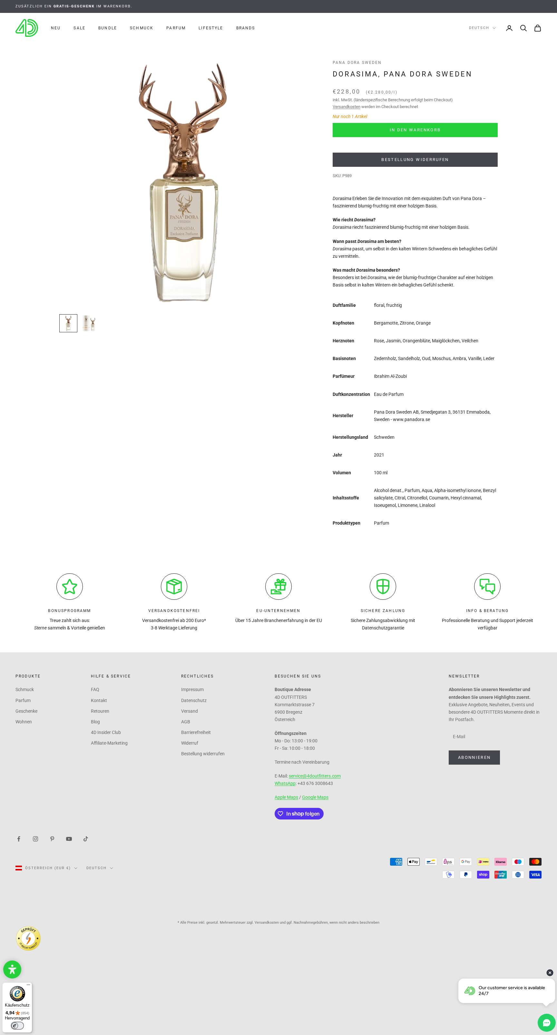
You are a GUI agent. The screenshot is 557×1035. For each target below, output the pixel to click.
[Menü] (28, 986)
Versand (189, 711)
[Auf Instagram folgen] (35, 838)
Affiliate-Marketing (109, 743)
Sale (79, 28)
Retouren (100, 711)
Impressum (192, 689)
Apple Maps (286, 797)
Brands (245, 28)
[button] (12, 969)
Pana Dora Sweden (357, 62)
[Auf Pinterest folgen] (52, 838)
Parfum (176, 28)
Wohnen (23, 721)
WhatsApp (285, 783)
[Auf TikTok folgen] (86, 838)
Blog (95, 721)
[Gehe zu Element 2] (89, 323)
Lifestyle (211, 28)
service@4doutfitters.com (315, 776)
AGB (185, 721)
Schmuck (141, 28)
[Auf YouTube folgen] (69, 838)
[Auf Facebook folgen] (18, 838)
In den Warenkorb (415, 129)
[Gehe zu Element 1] (68, 323)
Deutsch (479, 28)
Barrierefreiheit (196, 732)
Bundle (107, 28)
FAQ (95, 689)
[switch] (17, 1026)
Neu (56, 28)
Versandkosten (346, 106)
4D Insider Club (106, 732)
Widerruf (189, 743)
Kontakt (99, 700)
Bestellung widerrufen (415, 159)
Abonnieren (474, 757)
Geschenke (26, 711)
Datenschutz (194, 700)
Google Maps (315, 797)
